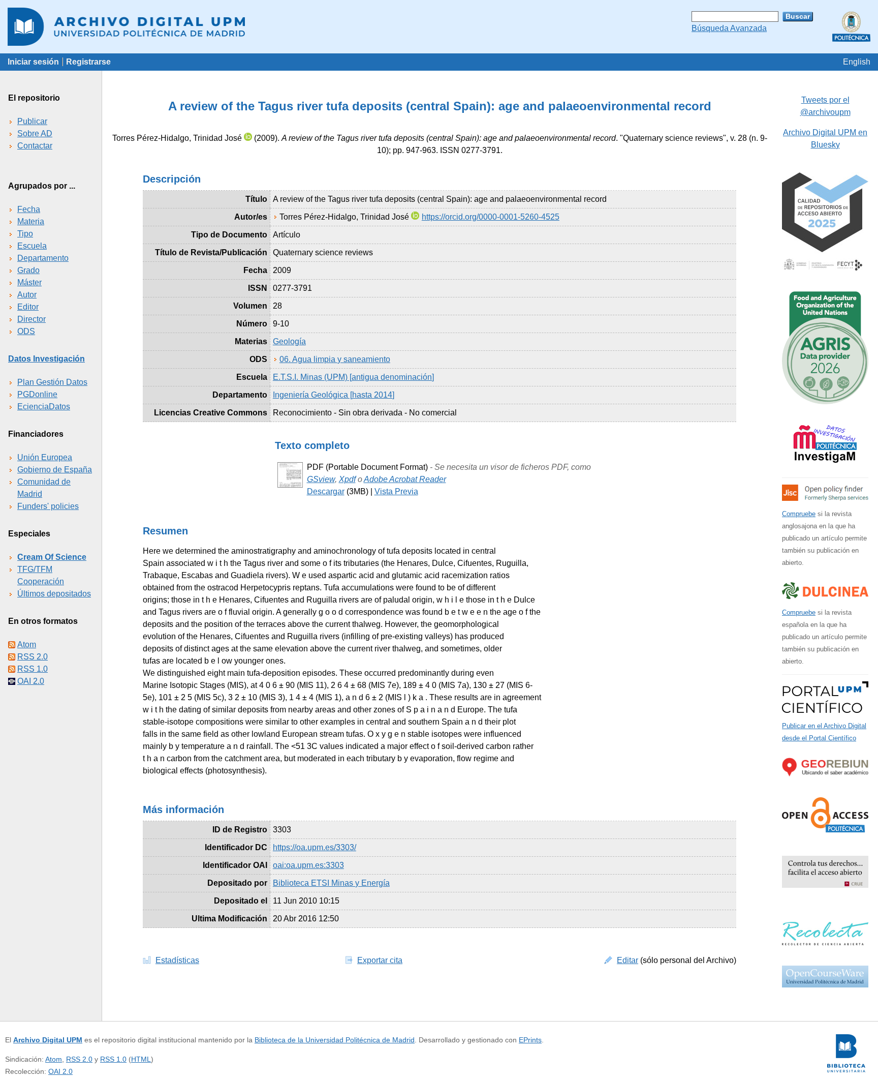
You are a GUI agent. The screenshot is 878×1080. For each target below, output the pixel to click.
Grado (28, 270)
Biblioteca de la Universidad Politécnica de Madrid (335, 1040)
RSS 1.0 (32, 669)
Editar (627, 960)
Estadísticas (177, 960)
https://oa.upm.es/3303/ (314, 847)
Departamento (43, 258)
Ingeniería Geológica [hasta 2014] (333, 395)
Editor (28, 307)
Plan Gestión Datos (52, 382)
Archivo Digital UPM (47, 1040)
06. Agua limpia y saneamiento (334, 359)
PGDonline (37, 394)
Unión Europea (44, 457)
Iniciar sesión (33, 61)
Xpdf (347, 479)
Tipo (25, 233)
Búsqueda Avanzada (729, 28)
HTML (141, 1059)
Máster (29, 282)
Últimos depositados (54, 593)
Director (31, 319)
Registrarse (88, 61)
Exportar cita (379, 960)
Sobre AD (34, 133)
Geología (289, 341)
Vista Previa (396, 491)
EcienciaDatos (43, 406)
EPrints (530, 1040)
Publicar (32, 121)
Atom (26, 644)
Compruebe (799, 514)
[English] (856, 61)
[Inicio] (439, 26)
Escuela (32, 246)
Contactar (34, 145)
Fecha (28, 209)
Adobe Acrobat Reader (405, 479)
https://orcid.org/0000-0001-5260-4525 (490, 217)
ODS (26, 331)
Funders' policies (48, 506)
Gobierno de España (54, 469)
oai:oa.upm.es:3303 (308, 865)
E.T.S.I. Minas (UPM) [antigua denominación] (353, 377)
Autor (27, 294)
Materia (30, 221)
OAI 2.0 (30, 681)
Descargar (325, 491)
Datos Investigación (46, 358)
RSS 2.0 (32, 656)
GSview (321, 479)
